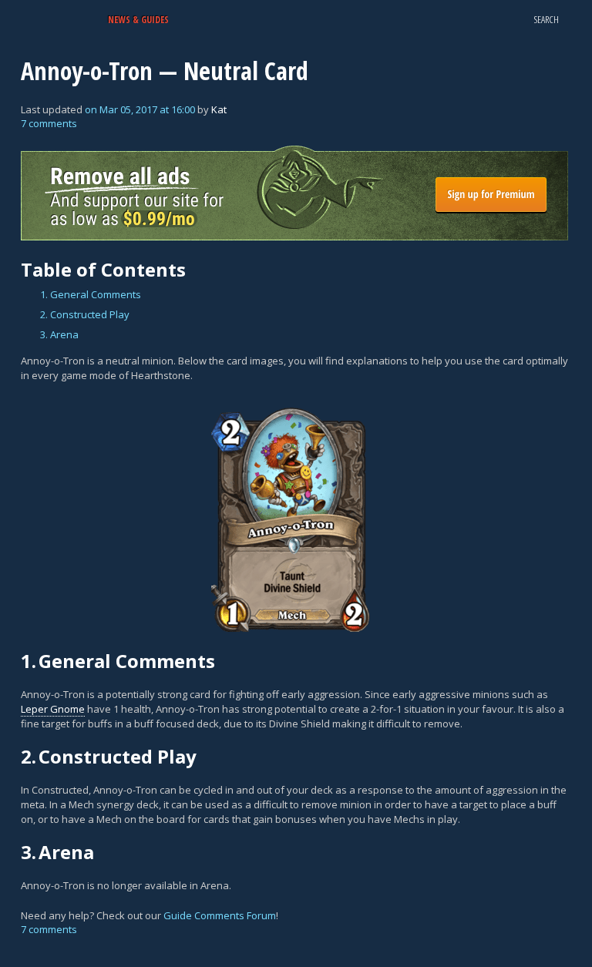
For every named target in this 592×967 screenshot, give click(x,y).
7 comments (49, 123)
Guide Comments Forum (219, 915)
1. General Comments (90, 294)
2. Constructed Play (85, 314)
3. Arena (59, 334)
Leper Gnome (53, 709)
